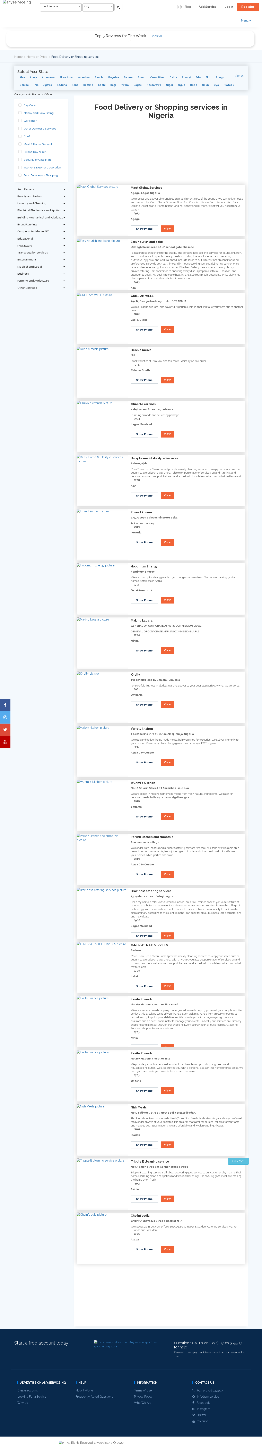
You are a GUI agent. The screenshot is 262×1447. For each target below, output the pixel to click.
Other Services (27, 287)
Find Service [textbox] (50, 6)
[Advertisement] (161, 153)
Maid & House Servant (38, 144)
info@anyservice (207, 1396)
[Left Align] (118, 7)
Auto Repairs (25, 189)
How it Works (85, 1390)
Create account (27, 1390)
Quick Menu (238, 1161)
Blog (187, 6)
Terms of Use (143, 1390)
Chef (27, 136)
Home (18, 56)
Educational (25, 238)
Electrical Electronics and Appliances (41, 210)
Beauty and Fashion (30, 196)
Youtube (201, 1421)
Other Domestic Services (40, 128)
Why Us (22, 1402)
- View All (156, 36)
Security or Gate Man (37, 159)
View (167, 228)
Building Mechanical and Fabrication (41, 217)
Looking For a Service (31, 1396)
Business (23, 273)
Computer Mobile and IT (33, 231)
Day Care (30, 105)
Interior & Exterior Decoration (42, 167)
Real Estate (24, 245)
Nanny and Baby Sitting (39, 113)
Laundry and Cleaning (31, 203)
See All (240, 75)
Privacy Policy (143, 1396)
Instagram (202, 1409)
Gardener (30, 120)
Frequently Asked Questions (94, 1396)
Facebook (202, 1402)
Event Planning (27, 224)
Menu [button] (245, 20)
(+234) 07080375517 (209, 1390)
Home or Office (37, 56)
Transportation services (32, 252)
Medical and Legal (29, 266)
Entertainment (26, 259)
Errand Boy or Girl (35, 151)
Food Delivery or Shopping (41, 175)
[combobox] (61, 7)
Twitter (200, 1415)
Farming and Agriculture (33, 280)
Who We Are (142, 1402)
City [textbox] (86, 6)
